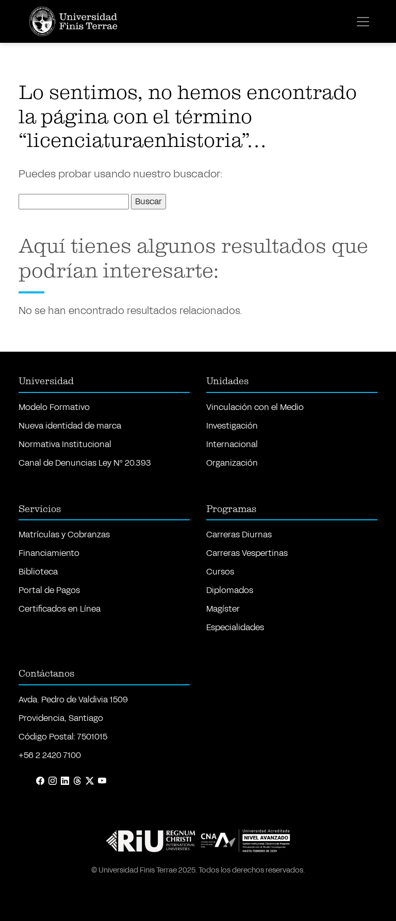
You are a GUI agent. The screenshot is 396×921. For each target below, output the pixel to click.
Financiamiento (49, 553)
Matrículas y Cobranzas (64, 534)
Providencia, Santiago (61, 718)
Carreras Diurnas (239, 534)
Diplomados (229, 590)
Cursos (220, 572)
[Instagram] (52, 781)
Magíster (223, 609)
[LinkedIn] (65, 781)
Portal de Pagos (49, 590)
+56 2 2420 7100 (50, 755)
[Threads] (77, 781)
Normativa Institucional (65, 444)
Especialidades (235, 627)
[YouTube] (102, 781)
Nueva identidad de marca (70, 426)
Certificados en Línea (60, 609)
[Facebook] (40, 781)
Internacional (232, 444)
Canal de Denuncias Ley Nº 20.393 (85, 463)
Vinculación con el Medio (255, 407)
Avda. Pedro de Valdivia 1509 (73, 699)
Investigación (232, 426)
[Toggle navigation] (363, 21)
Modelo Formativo (54, 407)
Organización (232, 463)
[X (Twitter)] (90, 781)
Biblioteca (38, 572)
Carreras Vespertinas (247, 553)
